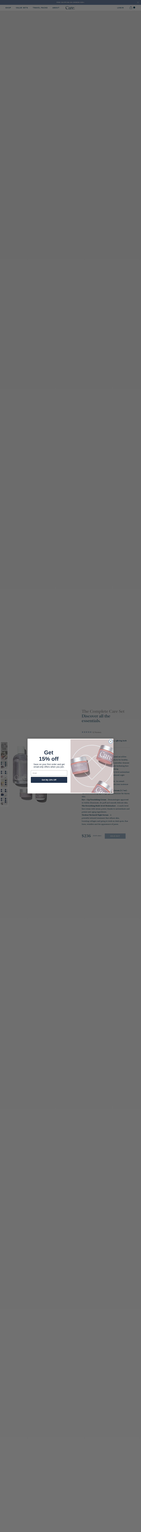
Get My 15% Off (49, 780)
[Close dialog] (111, 741)
